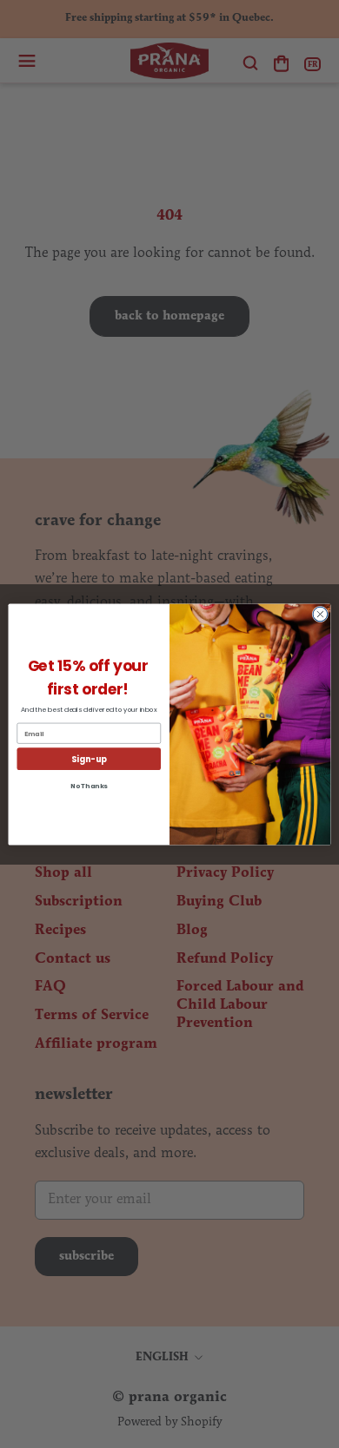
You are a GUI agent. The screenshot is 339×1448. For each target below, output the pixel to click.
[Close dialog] (320, 614)
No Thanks (89, 785)
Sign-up (88, 758)
